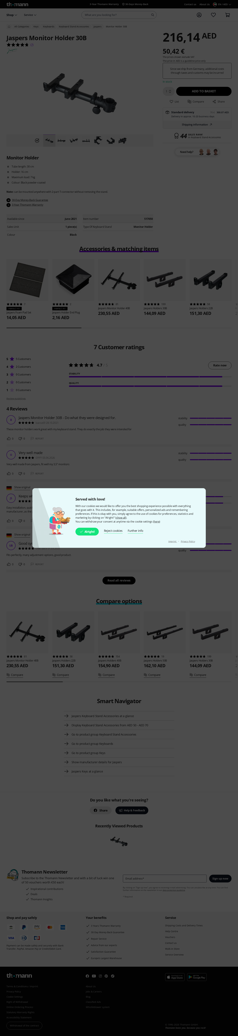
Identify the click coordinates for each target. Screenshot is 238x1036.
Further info (135, 531)
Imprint (172, 541)
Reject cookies (113, 531)
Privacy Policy (188, 541)
